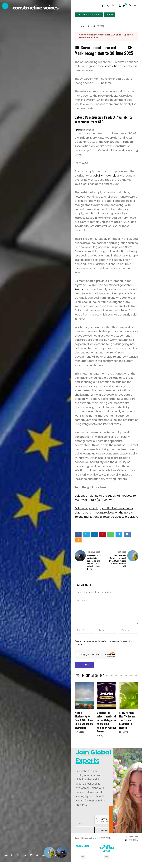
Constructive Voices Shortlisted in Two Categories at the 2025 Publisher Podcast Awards (106, 722)
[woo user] (120, 5)
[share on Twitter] (18, 855)
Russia (79, 289)
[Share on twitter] (86, 534)
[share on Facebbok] (11, 855)
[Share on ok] (78, 539)
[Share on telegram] (119, 534)
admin (83, 26)
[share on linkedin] (25, 855)
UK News (109, 14)
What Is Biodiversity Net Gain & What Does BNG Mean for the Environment (84, 720)
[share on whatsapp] (37, 855)
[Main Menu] (5, 6)
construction (110, 66)
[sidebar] (135, 6)
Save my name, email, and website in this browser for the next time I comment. (105, 643)
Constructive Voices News (89, 14)
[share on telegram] (43, 855)
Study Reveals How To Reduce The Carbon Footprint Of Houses (127, 720)
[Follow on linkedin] (113, 5)
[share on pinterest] (31, 855)
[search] (130, 5)
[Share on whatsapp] (110, 534)
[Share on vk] (127, 534)
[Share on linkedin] (94, 534)
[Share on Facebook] (78, 534)
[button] (83, 857)
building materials (104, 175)
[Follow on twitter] (107, 5)
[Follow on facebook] (102, 5)
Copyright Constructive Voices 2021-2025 (92, 838)
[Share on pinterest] (102, 534)
